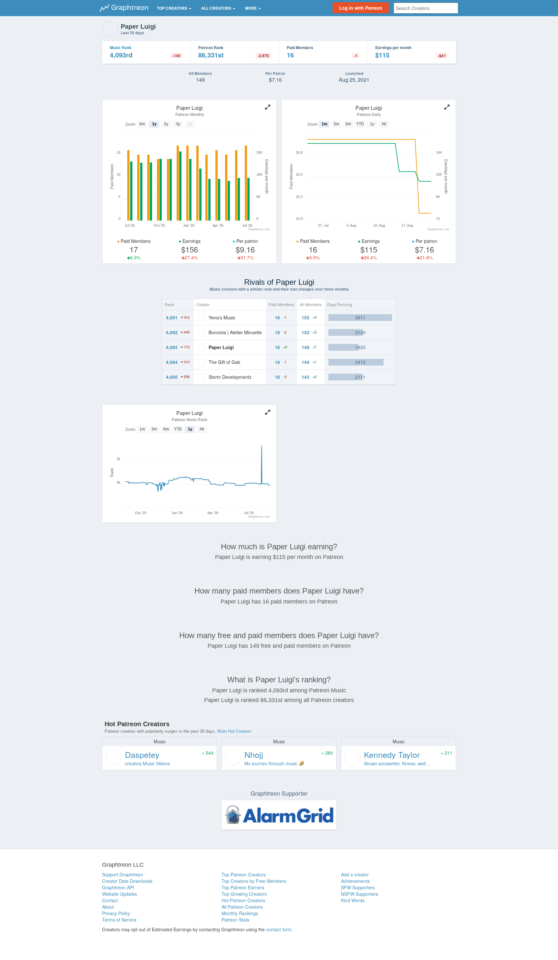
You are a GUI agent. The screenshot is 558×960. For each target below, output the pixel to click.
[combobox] (426, 8)
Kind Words (353, 900)
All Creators (216, 8)
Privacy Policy (116, 913)
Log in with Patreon (360, 8)
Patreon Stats (235, 919)
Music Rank (120, 47)
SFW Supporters (358, 887)
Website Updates (119, 894)
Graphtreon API (118, 887)
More (251, 8)
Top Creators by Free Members (254, 881)
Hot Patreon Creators (243, 900)
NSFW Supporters (359, 894)
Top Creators (172, 8)
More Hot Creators (234, 731)
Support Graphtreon (122, 874)
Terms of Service (119, 919)
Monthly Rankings (240, 913)
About (108, 906)
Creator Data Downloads (127, 881)
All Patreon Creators (242, 906)
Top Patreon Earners (243, 887)
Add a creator (355, 874)
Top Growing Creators (244, 894)
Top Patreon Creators (244, 874)
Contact (110, 900)
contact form (279, 929)
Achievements (355, 881)
